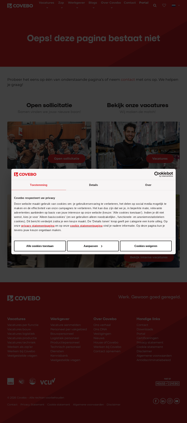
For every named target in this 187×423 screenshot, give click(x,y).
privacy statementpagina (38, 225)
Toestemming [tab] (38, 184)
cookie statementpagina (86, 225)
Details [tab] (93, 184)
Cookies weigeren (145, 245)
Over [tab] (148, 184)
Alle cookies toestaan (40, 245)
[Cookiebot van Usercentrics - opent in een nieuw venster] (157, 174)
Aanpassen (91, 245)
